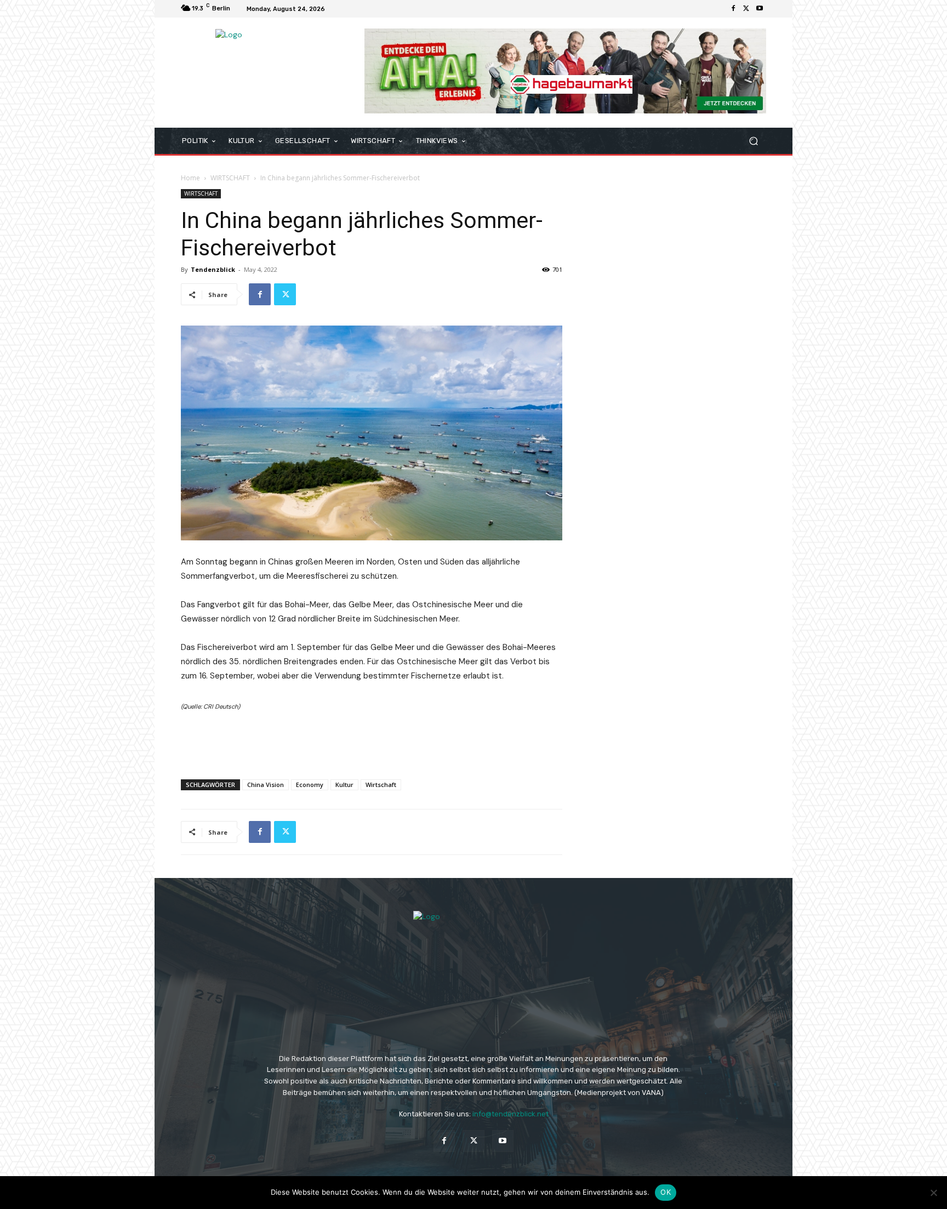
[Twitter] (746, 8)
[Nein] (933, 1192)
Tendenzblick (213, 269)
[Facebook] (733, 8)
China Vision (265, 784)
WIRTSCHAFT (230, 178)
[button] (753, 141)
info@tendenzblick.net (510, 1114)
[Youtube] (759, 8)
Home (190, 178)
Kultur (344, 784)
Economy (309, 784)
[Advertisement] (371, 742)
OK (665, 1192)
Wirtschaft (381, 784)
